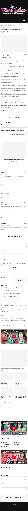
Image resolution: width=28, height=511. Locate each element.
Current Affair (3, 27)
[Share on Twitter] (15, 117)
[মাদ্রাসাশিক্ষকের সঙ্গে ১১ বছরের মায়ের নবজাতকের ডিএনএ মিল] (14, 150)
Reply (25, 172)
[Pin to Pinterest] (16, 117)
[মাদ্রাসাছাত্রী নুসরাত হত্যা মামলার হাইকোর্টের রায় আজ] (7, 376)
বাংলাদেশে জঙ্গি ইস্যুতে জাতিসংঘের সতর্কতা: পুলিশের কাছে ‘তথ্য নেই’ (14, 299)
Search (3, 277)
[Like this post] (11, 117)
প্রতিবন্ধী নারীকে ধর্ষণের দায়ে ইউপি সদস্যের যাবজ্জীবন (12, 293)
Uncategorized (14, 488)
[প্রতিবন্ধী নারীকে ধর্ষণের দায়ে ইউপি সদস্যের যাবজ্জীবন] (21, 376)
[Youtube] (24, 21)
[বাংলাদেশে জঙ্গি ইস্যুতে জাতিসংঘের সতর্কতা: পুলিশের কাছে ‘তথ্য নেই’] (21, 390)
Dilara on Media (14, 486)
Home (2, 25)
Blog (14, 479)
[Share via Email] (18, 117)
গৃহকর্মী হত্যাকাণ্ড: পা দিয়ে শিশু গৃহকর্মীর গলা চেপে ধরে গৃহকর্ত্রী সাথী (15, 318)
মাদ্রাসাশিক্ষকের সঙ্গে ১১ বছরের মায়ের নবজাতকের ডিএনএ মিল (14, 159)
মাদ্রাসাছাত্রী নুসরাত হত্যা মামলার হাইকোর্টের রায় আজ (12, 290)
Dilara (6, 31)
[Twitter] (23, 21)
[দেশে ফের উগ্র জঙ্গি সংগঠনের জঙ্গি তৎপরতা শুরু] (7, 390)
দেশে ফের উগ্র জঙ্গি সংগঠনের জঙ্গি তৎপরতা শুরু (11, 296)
